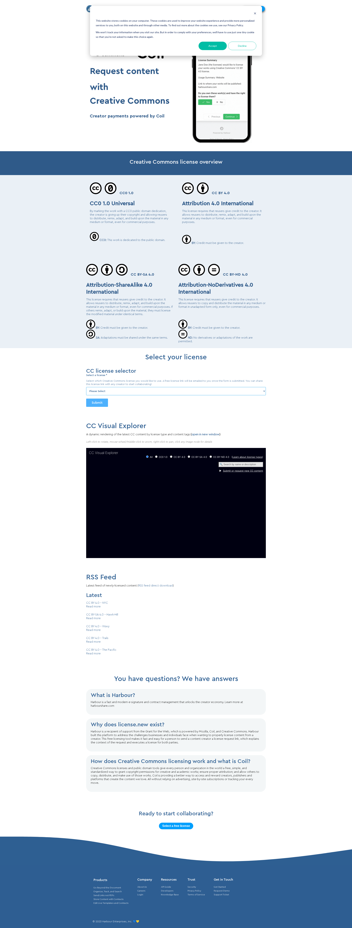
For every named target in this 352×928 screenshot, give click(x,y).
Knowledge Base (170, 895)
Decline (242, 45)
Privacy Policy (194, 891)
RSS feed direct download (155, 585)
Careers (141, 891)
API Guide (166, 887)
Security (192, 887)
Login (140, 895)
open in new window (205, 434)
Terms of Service (196, 895)
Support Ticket (221, 895)
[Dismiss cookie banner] (255, 14)
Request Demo (222, 891)
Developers (167, 891)
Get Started (220, 887)
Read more (93, 606)
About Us (142, 887)
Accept (212, 45)
